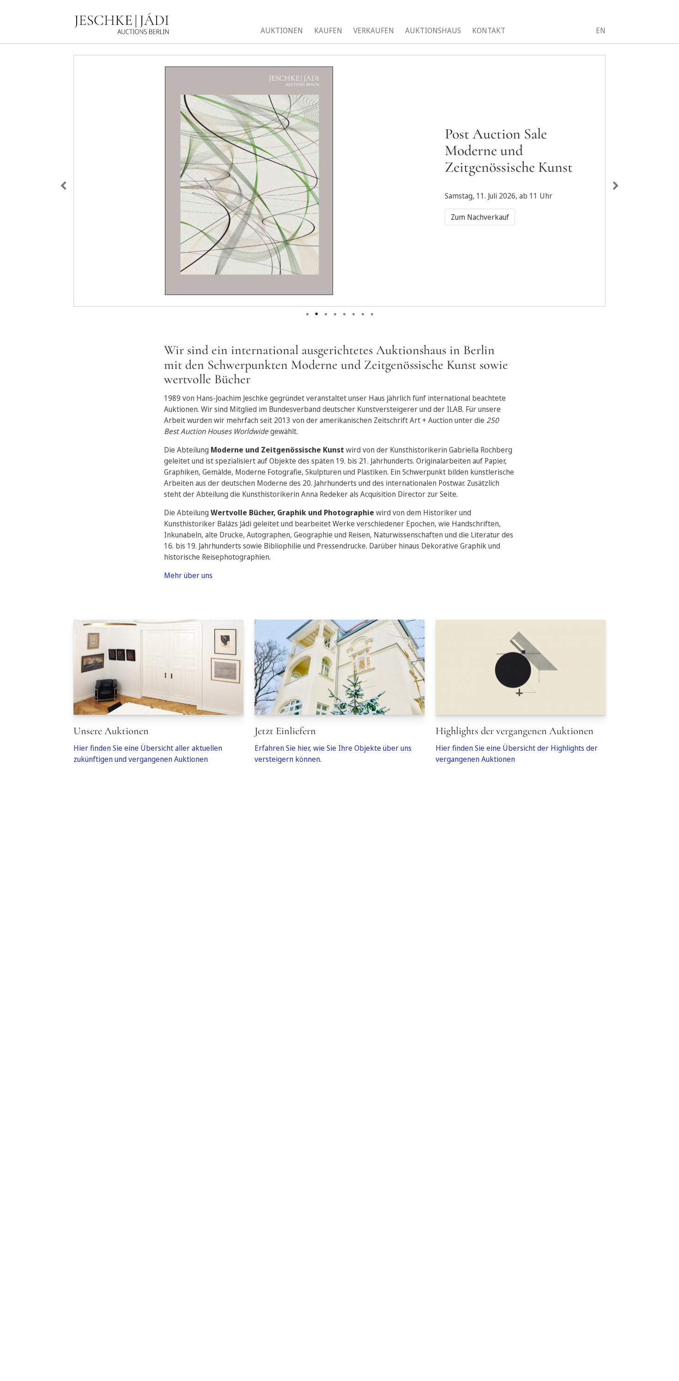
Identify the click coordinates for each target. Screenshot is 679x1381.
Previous (63, 186)
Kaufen (328, 30)
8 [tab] (371, 311)
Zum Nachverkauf (480, 217)
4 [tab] (335, 311)
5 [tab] (344, 311)
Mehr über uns (188, 575)
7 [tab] (362, 311)
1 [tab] (307, 311)
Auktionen (282, 30)
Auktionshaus (433, 30)
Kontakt (488, 30)
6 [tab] (353, 311)
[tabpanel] (339, 175)
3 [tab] (325, 311)
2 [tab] (316, 311)
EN (601, 30)
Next (615, 186)
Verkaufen (373, 30)
